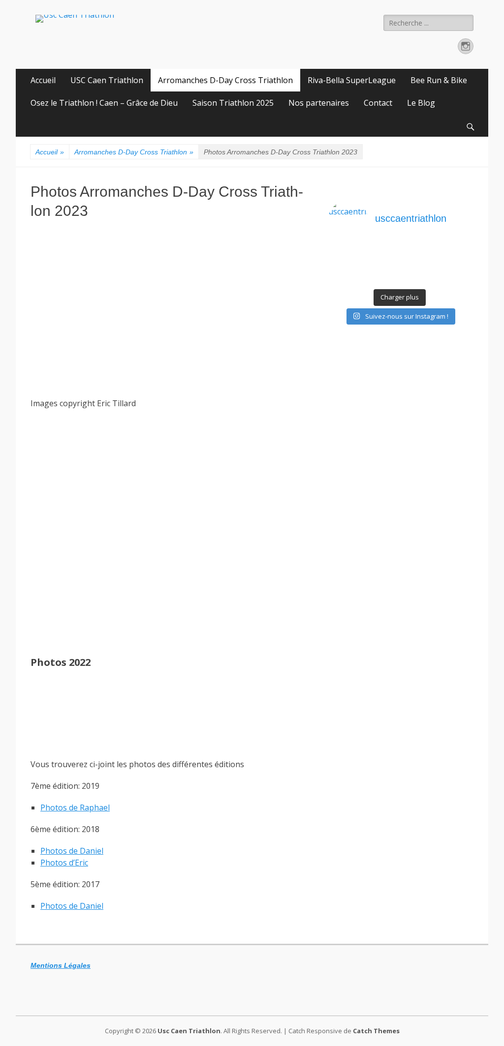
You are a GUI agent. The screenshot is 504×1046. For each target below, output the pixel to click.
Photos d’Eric (64, 862)
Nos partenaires (318, 102)
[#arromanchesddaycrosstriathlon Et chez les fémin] (382, 278)
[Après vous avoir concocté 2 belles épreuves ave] (417, 265)
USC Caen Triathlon (106, 80)
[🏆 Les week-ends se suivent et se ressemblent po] (382, 252)
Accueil (43, 80)
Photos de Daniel (71, 850)
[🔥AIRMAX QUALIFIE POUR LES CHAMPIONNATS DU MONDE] (346, 252)
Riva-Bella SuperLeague (352, 80)
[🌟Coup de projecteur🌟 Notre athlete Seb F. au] (346, 265)
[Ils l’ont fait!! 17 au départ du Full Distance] (382, 265)
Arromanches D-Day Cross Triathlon (225, 80)
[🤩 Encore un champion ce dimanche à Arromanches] (453, 265)
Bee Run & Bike (438, 80)
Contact (378, 102)
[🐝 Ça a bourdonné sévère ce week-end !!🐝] (346, 278)
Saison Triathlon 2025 (233, 102)
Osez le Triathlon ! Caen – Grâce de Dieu (104, 102)
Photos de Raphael (75, 807)
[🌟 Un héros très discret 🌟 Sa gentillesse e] (453, 252)
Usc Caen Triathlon (189, 1030)
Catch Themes (376, 1030)
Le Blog (421, 102)
